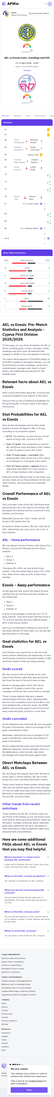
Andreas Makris (31, 228)
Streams (5, 1043)
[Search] (46, 4)
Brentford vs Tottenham (11, 972)
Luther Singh (33, 204)
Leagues (5, 1036)
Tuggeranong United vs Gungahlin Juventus (19, 995)
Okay (29, 1090)
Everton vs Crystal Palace (11, 965)
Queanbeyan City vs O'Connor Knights (17, 988)
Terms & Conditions (9, 1021)
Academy (5, 1047)
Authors (5, 1007)
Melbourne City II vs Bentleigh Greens (16, 984)
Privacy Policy (7, 1014)
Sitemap (5, 1024)
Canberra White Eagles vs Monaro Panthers (19, 991)
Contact (5, 1010)
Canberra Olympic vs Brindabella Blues (17, 981)
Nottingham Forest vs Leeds (13, 969)
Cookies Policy (36, 1081)
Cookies (5, 1017)
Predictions (6, 1033)
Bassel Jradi (33, 155)
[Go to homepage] (10, 4)
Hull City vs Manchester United (13, 958)
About (4, 1003)
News (4, 1050)
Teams (4, 1040)
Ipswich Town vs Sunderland (13, 962)
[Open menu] (49, 4)
